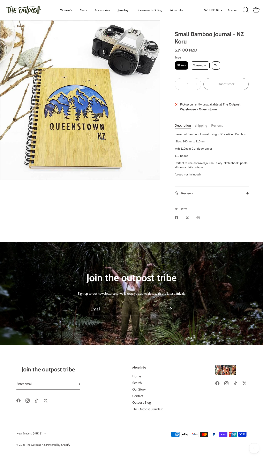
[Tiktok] (37, 400)
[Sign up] (78, 384)
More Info (176, 10)
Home (136, 376)
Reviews (217, 125)
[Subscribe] (169, 308)
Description (183, 125)
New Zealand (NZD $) (29, 433)
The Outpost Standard (147, 409)
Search (137, 383)
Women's (66, 10)
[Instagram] (27, 400)
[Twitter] (46, 400)
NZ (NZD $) (211, 10)
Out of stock (226, 84)
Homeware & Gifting (149, 10)
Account (233, 10)
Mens (83, 10)
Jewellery (123, 10)
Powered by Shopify (58, 444)
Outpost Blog (141, 402)
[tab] (185, 125)
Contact (137, 396)
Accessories (102, 10)
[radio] (181, 65)
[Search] (245, 10)
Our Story (139, 389)
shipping (201, 125)
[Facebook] (18, 400)
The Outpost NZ (35, 444)
